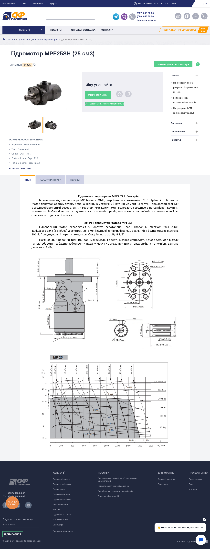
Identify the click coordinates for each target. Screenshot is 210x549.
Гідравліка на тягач (62, 515)
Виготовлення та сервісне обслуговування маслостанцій (117, 479)
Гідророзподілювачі (62, 484)
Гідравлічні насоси (61, 479)
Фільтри (56, 509)
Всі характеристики (20, 168)
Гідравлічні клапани (62, 499)
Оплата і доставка (83, 30)
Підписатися (12, 534)
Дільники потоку (60, 520)
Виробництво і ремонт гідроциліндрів (115, 491)
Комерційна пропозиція (173, 64)
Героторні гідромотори (44, 39)
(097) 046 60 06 (145, 13)
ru (200, 3)
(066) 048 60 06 (145, 16)
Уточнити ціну (97, 95)
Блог (24, 4)
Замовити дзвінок (146, 20)
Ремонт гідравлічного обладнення (113, 486)
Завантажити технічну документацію (107, 104)
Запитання (37, 4)
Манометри (58, 525)
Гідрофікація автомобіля (109, 496)
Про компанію (8, 4)
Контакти (107, 30)
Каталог (11, 39)
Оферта (53, 4)
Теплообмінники (60, 504)
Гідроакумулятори (61, 494)
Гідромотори (24, 39)
